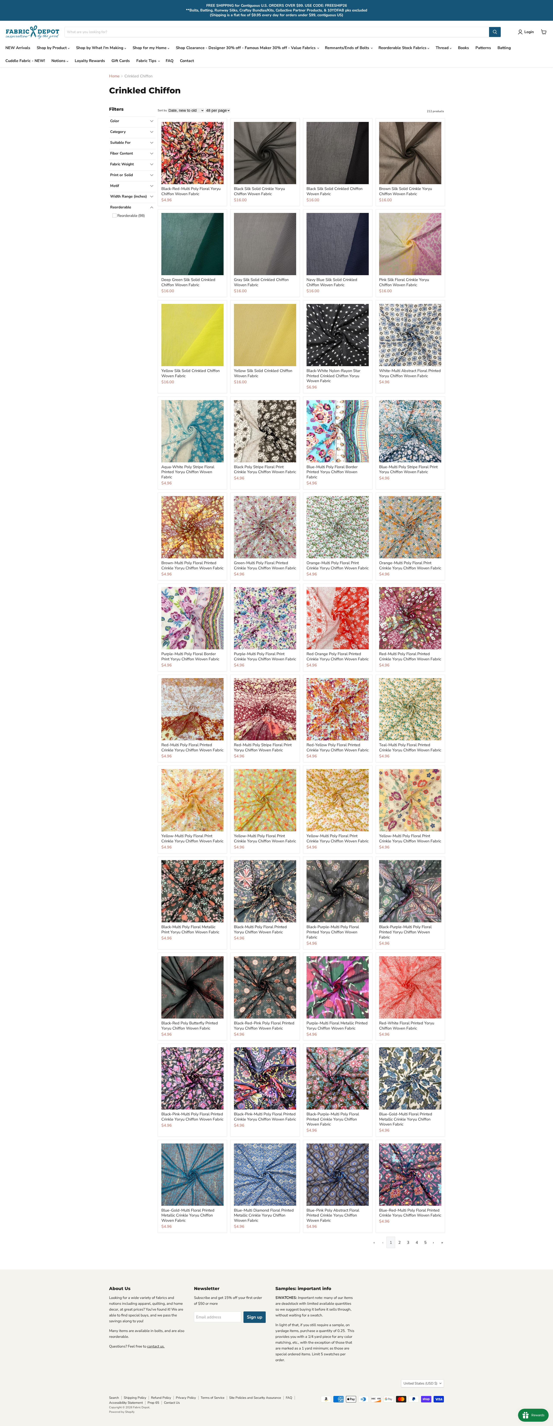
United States (420, 1383)
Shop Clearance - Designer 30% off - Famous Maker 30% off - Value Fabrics (246, 47)
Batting (504, 47)
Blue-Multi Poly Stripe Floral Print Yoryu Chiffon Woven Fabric (408, 469)
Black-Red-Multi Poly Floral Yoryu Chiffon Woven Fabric (191, 191)
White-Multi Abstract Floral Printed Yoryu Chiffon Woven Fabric (410, 373)
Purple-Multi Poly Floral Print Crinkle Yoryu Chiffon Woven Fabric (265, 656)
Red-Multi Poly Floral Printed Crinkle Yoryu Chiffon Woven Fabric (410, 656)
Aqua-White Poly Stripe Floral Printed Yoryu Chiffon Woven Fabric (187, 472)
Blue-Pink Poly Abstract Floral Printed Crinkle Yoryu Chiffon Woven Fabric (333, 1215)
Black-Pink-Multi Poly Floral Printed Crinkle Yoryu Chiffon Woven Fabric (192, 1116)
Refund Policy (161, 1398)
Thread (443, 47)
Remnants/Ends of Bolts (347, 47)
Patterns (483, 47)
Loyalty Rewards (90, 60)
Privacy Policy (186, 1398)
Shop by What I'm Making (100, 47)
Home (114, 76)
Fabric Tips (146, 60)
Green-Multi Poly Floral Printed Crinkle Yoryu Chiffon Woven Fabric (265, 565)
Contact (187, 60)
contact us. (156, 1346)
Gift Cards (120, 60)
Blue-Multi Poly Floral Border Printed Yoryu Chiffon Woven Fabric (332, 472)
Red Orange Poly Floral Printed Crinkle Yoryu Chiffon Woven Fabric (338, 656)
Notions (59, 60)
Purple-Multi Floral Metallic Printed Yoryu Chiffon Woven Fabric (337, 1025)
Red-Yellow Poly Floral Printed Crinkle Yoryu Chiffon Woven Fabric (338, 747)
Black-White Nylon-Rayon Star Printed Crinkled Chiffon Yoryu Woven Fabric (333, 375)
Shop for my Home (150, 47)
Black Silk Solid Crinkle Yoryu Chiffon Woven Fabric (259, 191)
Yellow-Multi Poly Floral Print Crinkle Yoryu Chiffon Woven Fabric (192, 838)
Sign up (254, 1317)
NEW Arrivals (17, 47)
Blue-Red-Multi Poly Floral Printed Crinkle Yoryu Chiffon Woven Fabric (410, 1213)
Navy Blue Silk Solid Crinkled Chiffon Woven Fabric (332, 282)
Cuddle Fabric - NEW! (25, 60)
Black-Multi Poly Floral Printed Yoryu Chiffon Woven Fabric (260, 929)
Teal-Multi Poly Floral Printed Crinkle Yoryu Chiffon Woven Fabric (410, 747)
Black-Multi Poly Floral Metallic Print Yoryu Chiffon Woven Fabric (190, 929)
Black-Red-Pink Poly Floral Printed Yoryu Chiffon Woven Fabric (264, 1025)
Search (114, 1398)
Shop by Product (52, 47)
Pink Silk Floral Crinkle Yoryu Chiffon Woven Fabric (404, 282)
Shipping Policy (135, 1398)
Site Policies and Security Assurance (255, 1398)
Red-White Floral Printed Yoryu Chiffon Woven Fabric (406, 1025)
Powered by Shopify (122, 1412)
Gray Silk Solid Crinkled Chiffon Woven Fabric (261, 282)
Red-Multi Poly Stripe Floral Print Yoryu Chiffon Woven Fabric (263, 747)
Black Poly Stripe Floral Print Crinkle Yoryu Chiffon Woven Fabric (265, 469)
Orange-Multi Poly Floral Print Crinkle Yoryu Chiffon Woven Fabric (338, 565)
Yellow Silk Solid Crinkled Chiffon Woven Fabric (190, 373)
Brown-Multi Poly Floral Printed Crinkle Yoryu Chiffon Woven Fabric (192, 565)
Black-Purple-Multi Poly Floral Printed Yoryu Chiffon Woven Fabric (333, 932)
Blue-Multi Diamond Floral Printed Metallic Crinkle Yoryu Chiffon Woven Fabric (264, 1215)
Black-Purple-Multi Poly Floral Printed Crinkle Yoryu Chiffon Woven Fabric (333, 1119)
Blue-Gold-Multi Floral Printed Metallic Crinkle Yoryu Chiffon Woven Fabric (405, 1119)
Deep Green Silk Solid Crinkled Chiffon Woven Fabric (188, 282)
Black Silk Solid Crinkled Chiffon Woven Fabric (334, 191)
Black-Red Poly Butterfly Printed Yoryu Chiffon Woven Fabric (189, 1025)
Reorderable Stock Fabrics (402, 47)
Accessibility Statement (126, 1402)
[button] (527, 32)
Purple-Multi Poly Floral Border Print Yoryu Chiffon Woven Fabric (190, 656)
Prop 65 (153, 1402)
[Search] (495, 32)
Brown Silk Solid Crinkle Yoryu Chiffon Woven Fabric (405, 191)
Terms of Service (212, 1398)
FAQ (169, 60)
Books (463, 47)
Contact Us (172, 1402)
